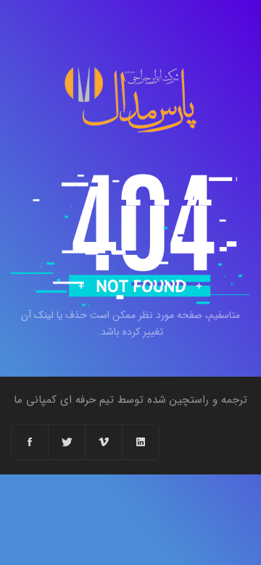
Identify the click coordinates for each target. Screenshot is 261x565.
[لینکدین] (141, 441)
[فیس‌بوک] (30, 441)
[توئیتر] (67, 441)
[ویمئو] (104, 441)
